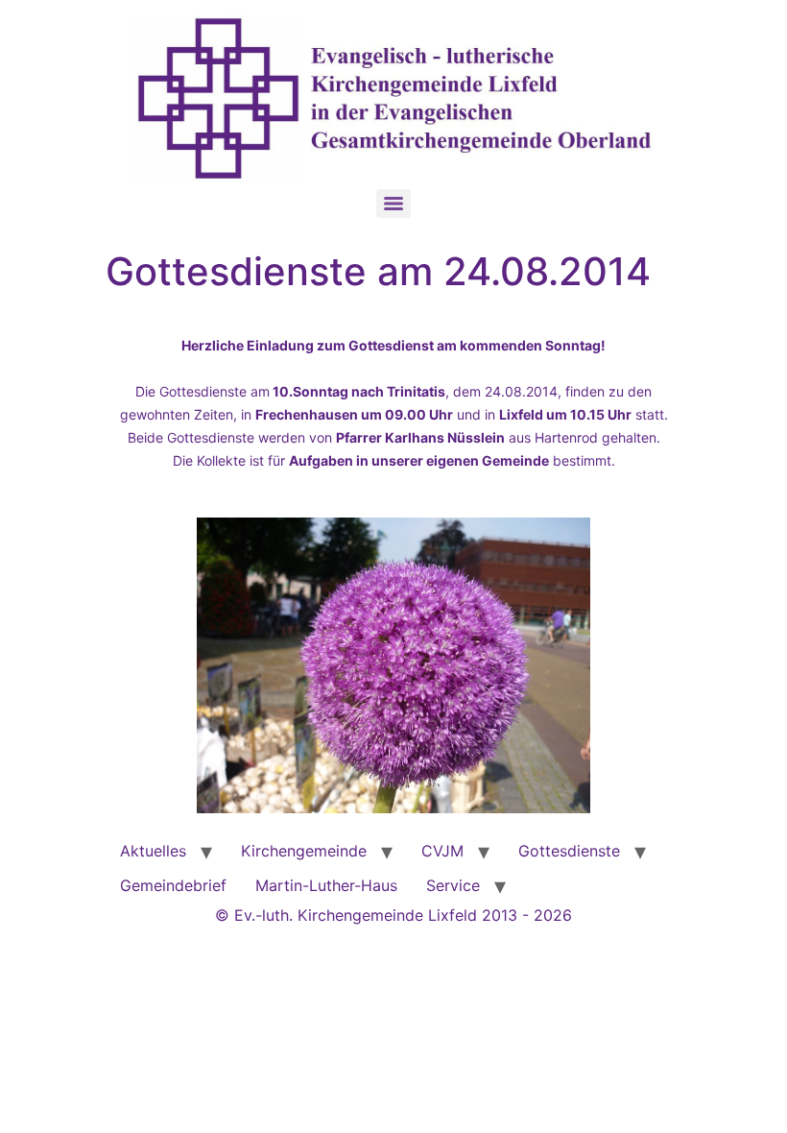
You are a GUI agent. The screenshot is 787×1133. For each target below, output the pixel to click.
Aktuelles (153, 850)
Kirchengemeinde (304, 850)
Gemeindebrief (173, 885)
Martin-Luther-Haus (326, 885)
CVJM (442, 850)
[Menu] (393, 203)
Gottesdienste (569, 850)
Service (453, 885)
